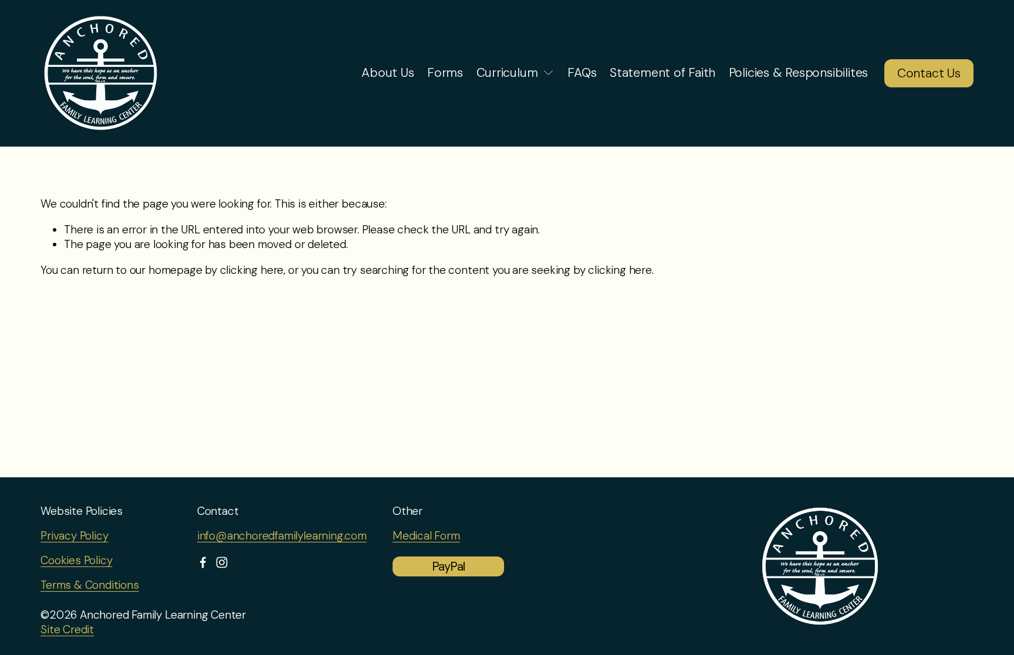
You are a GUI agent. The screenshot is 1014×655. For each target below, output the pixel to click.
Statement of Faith (662, 73)
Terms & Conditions (89, 585)
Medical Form (426, 536)
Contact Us (929, 73)
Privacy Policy (74, 536)
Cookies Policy (76, 561)
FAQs (581, 73)
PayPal (448, 566)
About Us (387, 73)
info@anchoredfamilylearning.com (282, 536)
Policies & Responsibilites (798, 73)
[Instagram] (222, 562)
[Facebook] (203, 562)
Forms (445, 73)
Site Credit (67, 630)
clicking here (252, 270)
